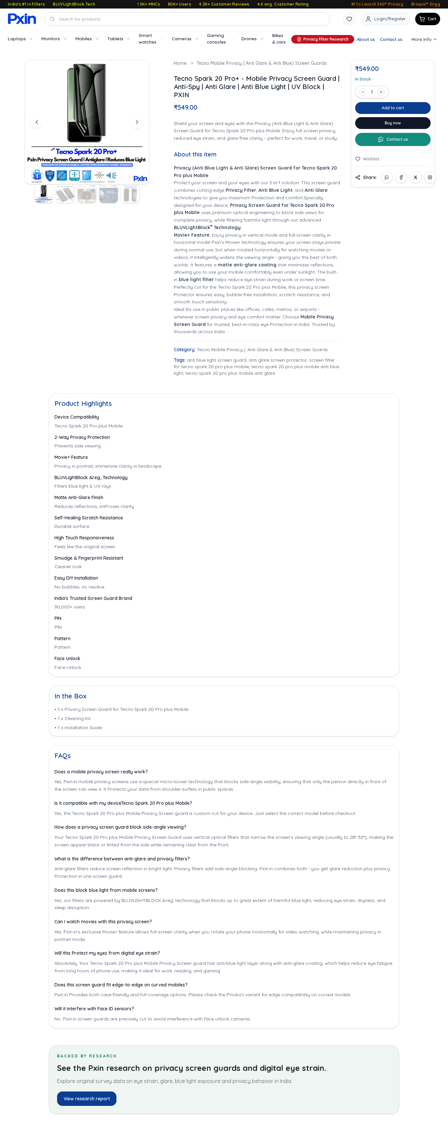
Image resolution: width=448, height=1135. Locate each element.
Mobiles (83, 38)
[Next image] (137, 122)
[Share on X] (415, 177)
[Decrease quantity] (363, 92)
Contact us (391, 39)
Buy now (393, 122)
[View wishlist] (349, 19)
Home (180, 63)
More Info (422, 39)
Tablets (115, 38)
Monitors (50, 38)
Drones (249, 38)
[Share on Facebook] (401, 177)
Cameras (182, 38)
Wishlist (371, 159)
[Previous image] (36, 122)
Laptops (17, 38)
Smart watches (147, 38)
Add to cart (393, 107)
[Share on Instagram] (430, 177)
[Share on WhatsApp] (387, 177)
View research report (87, 1099)
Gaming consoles (216, 38)
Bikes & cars (279, 38)
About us (366, 39)
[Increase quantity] (381, 92)
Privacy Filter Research (326, 39)
